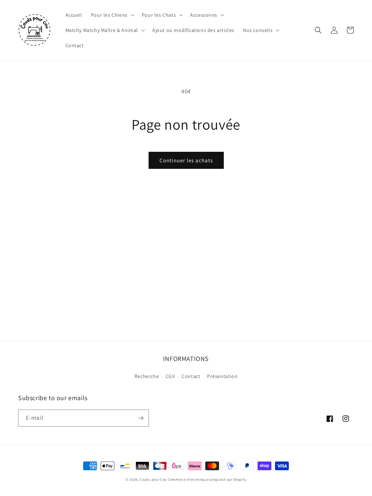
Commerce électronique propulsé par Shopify (207, 479)
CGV (170, 376)
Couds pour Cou (153, 479)
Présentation (222, 376)
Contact (191, 376)
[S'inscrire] (141, 418)
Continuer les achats (186, 160)
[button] (111, 15)
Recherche (146, 376)
